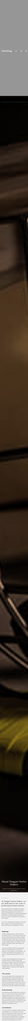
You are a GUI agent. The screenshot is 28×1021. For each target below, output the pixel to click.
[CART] (21, 51)
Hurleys (3, 908)
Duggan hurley (8, 923)
